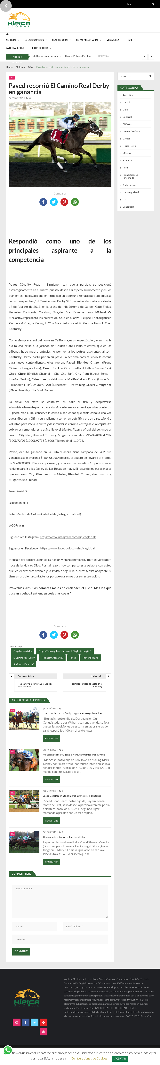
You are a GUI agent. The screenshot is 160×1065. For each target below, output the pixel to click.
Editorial (127, 116)
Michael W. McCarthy (52, 657)
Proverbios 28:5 (90, 657)
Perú (125, 167)
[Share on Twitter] (54, 202)
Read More (51, 738)
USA (12, 77)
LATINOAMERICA (15, 48)
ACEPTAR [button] (120, 1058)
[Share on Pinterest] (64, 202)
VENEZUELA (113, 40)
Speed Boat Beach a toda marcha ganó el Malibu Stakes (72, 795)
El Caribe (127, 124)
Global (126, 138)
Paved (73, 657)
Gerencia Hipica (131, 131)
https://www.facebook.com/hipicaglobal (67, 548)
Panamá (127, 160)
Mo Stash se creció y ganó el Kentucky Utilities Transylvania (74, 754)
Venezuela (128, 206)
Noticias (11, 40)
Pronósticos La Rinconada (130, 176)
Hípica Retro (129, 145)
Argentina (128, 95)
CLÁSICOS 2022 (60, 40)
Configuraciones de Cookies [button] (89, 1058)
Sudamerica (129, 185)
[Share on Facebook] (43, 202)
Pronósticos (40, 48)
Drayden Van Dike (22, 651)
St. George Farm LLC (23, 664)
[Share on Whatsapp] (75, 202)
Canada (127, 102)
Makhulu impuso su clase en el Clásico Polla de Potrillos (62, 55)
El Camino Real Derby (24, 657)
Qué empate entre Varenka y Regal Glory (64, 836)
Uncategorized (131, 192)
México (127, 153)
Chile (125, 109)
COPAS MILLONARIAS (87, 40)
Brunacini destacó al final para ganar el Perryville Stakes (72, 713)
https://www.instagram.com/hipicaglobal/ (68, 537)
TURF (130, 40)
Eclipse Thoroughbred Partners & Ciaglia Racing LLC (65, 651)
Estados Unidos (34, 40)
